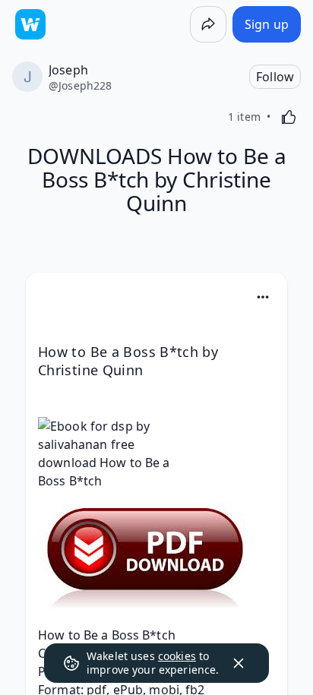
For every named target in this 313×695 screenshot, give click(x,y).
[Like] (289, 117)
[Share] (208, 24)
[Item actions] (263, 297)
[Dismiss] (238, 663)
